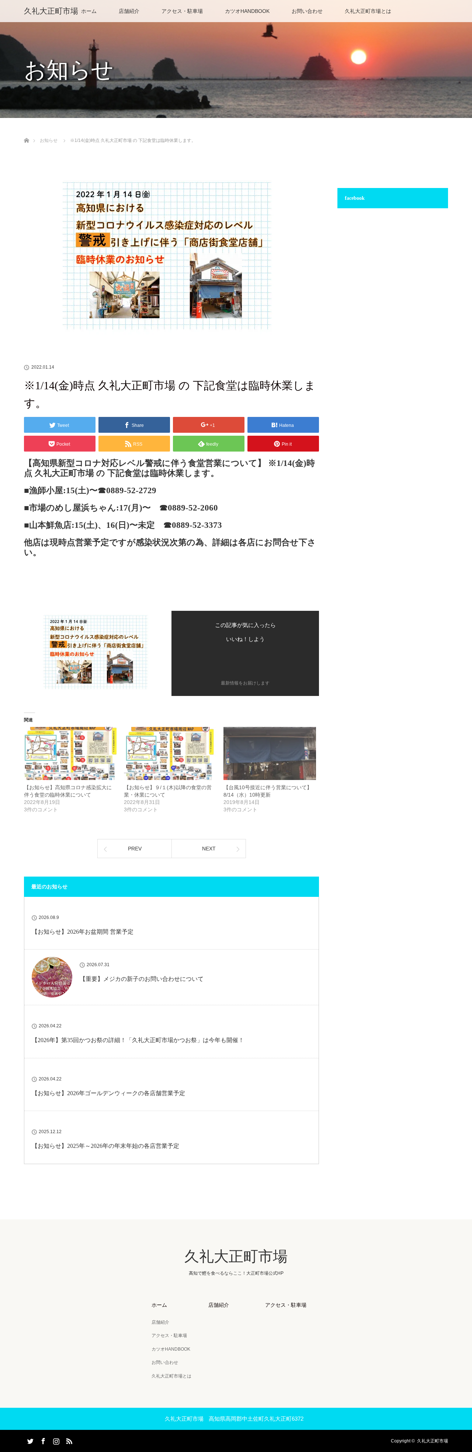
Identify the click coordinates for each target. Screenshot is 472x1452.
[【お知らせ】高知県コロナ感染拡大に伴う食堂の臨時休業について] (70, 753)
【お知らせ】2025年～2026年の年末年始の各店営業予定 (105, 1146)
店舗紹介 (129, 11)
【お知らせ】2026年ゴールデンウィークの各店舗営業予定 (108, 1093)
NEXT (209, 849)
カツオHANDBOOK (247, 11)
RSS (68, 1439)
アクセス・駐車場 (182, 11)
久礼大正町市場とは (368, 11)
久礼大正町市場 (51, 11)
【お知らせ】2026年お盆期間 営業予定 (82, 932)
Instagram (55, 1439)
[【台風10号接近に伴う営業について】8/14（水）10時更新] (269, 753)
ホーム (89, 11)
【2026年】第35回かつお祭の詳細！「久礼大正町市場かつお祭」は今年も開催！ (138, 1040)
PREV (135, 849)
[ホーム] (26, 132)
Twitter (29, 1439)
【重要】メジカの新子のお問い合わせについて (142, 979)
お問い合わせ (307, 11)
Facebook (42, 1439)
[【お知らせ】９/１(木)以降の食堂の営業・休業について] (170, 753)
